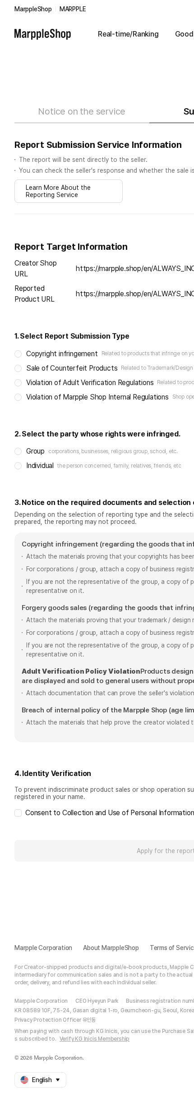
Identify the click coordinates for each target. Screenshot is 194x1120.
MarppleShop (33, 9)
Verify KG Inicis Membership (95, 1039)
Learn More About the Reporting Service (58, 191)
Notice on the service (81, 111)
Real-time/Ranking (128, 34)
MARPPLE (73, 9)
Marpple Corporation (43, 947)
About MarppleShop (111, 947)
